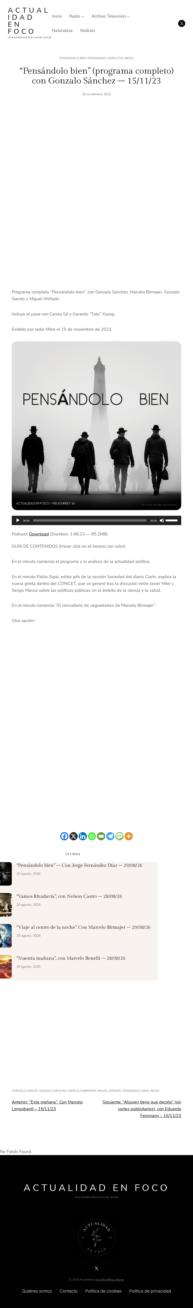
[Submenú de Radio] (82, 16)
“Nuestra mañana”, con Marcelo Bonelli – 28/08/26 (70, 958)
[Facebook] (64, 836)
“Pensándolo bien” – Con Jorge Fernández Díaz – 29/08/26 (79, 865)
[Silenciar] (162, 520)
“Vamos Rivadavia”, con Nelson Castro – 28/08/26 (69, 896)
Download (39, 534)
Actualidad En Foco (29, 21)
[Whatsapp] (92, 836)
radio (154, 1091)
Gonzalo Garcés (25, 1091)
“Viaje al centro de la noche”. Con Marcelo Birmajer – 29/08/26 (83, 927)
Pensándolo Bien (73, 58)
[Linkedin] (83, 836)
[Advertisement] (96, 155)
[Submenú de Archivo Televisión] (128, 16)
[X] (73, 836)
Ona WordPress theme (109, 1279)
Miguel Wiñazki (109, 1091)
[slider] (172, 520)
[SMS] (119, 836)
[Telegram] (110, 836)
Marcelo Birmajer (82, 1091)
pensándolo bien (135, 1091)
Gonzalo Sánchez (53, 1091)
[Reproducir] (18, 520)
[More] (129, 836)
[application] (96, 520)
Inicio (57, 16)
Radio (129, 58)
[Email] (101, 836)
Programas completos (105, 58)
